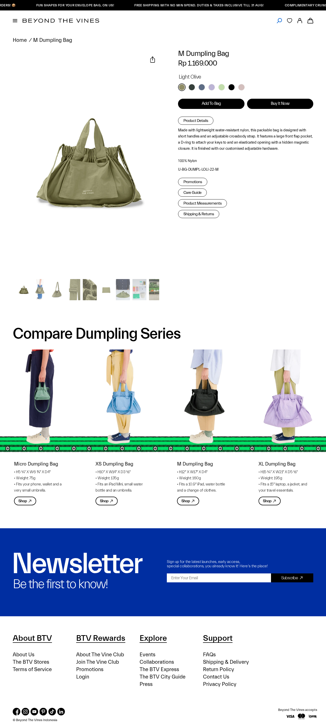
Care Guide (192, 192)
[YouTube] (34, 712)
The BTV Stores (31, 662)
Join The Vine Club (97, 662)
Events (147, 655)
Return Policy (218, 669)
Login (82, 677)
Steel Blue (202, 87)
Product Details (195, 120)
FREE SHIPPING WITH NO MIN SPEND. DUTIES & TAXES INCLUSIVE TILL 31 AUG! (186, 5)
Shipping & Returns (198, 214)
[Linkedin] (61, 712)
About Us (23, 655)
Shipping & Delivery (226, 662)
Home (20, 40)
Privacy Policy (219, 684)
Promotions (192, 182)
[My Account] (300, 20)
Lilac (211, 87)
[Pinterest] (43, 712)
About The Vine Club (100, 655)
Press (146, 684)
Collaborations (157, 662)
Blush (241, 87)
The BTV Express (159, 669)
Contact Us (216, 677)
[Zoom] (23, 60)
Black (231, 87)
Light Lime (221, 87)
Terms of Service (32, 669)
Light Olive (182, 87)
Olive (192, 87)
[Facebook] (16, 712)
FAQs (209, 655)
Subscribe (289, 577)
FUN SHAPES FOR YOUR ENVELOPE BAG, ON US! (62, 5)
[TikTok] (52, 712)
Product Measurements (202, 203)
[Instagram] (25, 712)
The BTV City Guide (162, 677)
